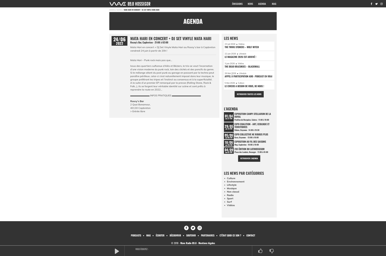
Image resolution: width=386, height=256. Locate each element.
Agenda (262, 4)
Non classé (233, 191)
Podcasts (136, 235)
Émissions (237, 4)
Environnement (235, 181)
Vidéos (231, 205)
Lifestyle (232, 184)
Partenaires (207, 235)
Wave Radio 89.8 (188, 243)
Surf (229, 201)
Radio (230, 195)
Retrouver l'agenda (249, 158)
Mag (274, 4)
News (250, 4)
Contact (250, 235)
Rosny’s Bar (137, 101)
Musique (232, 188)
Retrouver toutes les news (249, 94)
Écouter (160, 235)
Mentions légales (206, 243)
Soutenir (191, 235)
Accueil (112, 10)
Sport (230, 198)
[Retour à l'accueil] (130, 4)
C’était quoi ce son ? (230, 235)
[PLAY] (116, 251)
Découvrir (175, 235)
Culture (231, 178)
